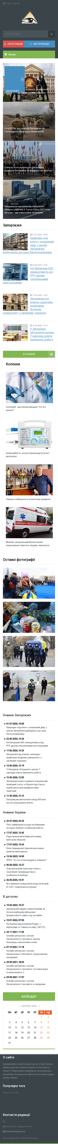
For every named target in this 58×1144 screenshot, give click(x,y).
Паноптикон (32, 1138)
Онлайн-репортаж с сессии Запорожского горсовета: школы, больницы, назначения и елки (23, 938)
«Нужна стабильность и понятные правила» (28, 499)
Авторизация (41, 44)
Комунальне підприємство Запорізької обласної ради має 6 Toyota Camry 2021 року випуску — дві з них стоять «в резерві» (27, 209)
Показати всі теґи (11, 1092)
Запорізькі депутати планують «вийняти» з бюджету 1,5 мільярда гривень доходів (26, 91)
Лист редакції (13, 3)
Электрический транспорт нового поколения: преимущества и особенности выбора (23, 871)
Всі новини (29, 354)
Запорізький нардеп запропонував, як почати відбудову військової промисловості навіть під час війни (25, 912)
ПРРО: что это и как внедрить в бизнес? (26, 860)
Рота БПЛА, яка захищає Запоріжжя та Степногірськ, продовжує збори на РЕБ (24, 130)
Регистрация (15, 44)
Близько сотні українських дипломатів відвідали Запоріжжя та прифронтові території (28, 169)
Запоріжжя (12, 91)
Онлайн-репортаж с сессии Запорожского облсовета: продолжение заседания (26, 954)
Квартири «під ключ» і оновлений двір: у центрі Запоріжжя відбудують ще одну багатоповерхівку (26, 730)
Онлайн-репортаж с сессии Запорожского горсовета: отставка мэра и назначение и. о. (27, 969)
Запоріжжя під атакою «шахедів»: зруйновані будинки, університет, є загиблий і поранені (24, 757)
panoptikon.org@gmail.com (19, 1126)
